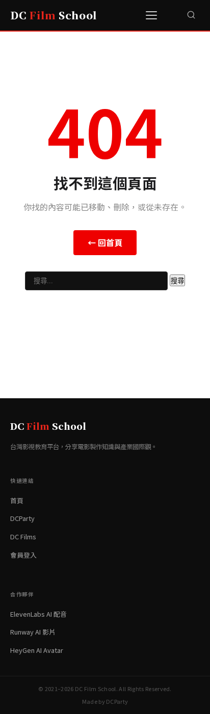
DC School (53, 15)
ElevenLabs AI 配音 (38, 614)
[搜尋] (191, 15)
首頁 (16, 500)
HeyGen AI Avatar (36, 650)
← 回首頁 (105, 242)
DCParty (22, 518)
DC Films (23, 536)
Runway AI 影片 (33, 632)
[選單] (153, 15)
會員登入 (23, 555)
